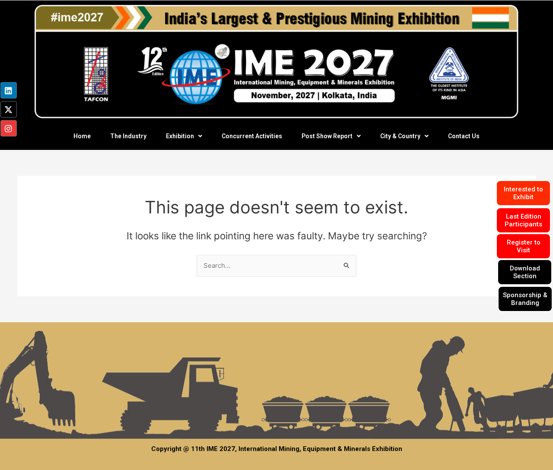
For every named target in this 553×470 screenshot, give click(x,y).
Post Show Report (327, 136)
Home (82, 136)
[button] (184, 136)
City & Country (400, 136)
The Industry (128, 136)
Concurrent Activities (252, 136)
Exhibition (180, 136)
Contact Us (464, 136)
